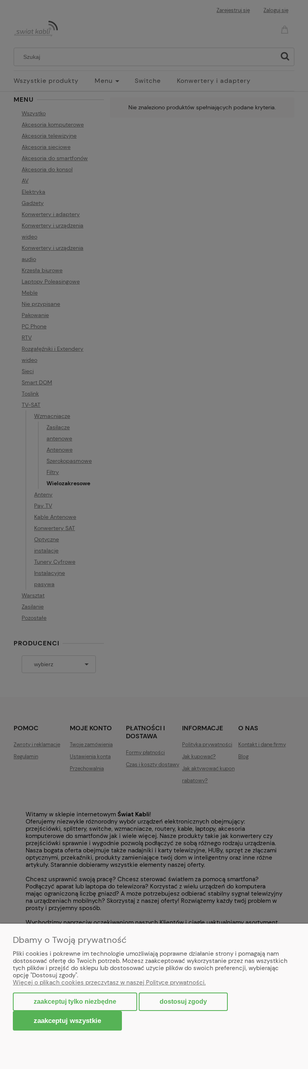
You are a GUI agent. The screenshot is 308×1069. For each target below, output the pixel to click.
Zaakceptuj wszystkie (67, 1021)
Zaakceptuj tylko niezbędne (75, 1001)
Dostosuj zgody (183, 1001)
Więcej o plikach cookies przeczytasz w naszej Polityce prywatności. (109, 983)
